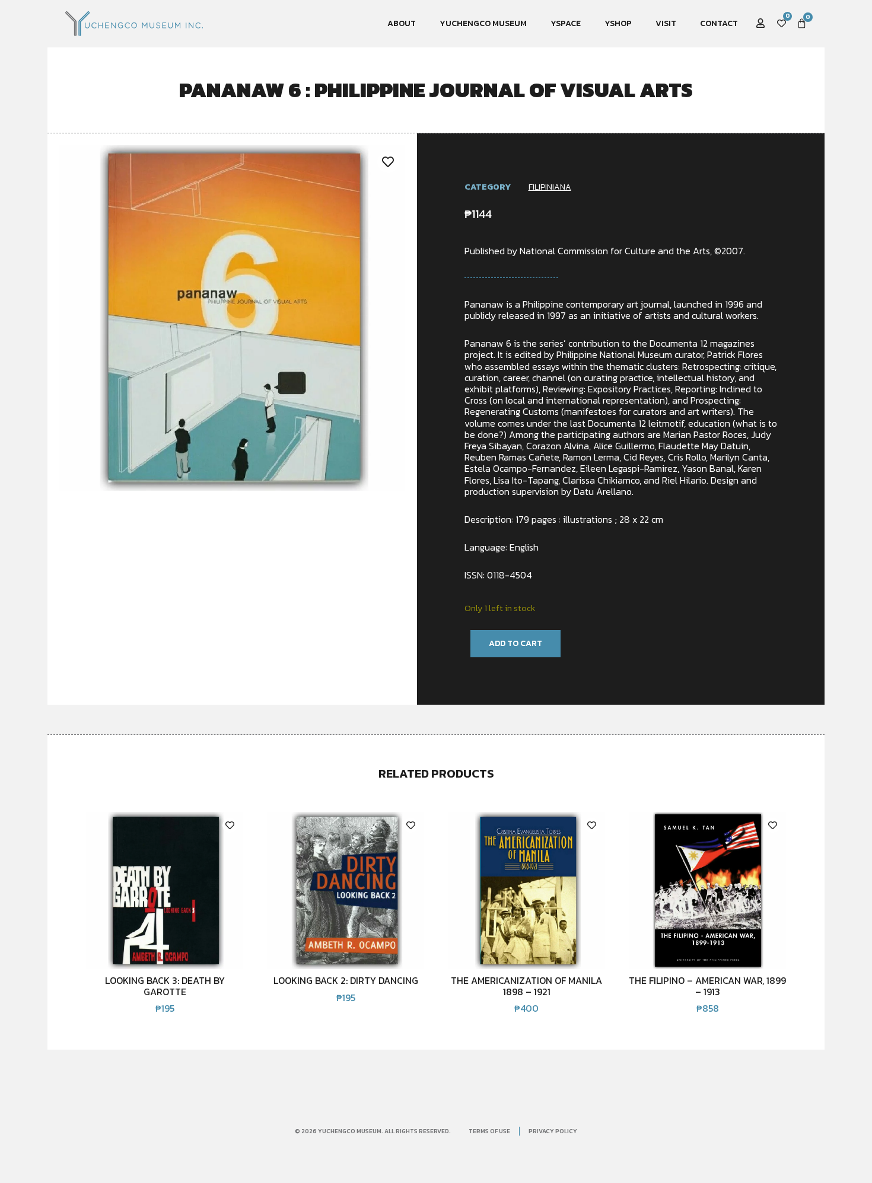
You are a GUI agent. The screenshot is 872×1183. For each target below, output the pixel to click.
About (401, 23)
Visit (665, 23)
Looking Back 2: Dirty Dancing (345, 980)
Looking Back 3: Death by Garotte (165, 985)
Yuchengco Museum (483, 23)
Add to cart (515, 643)
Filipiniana (550, 187)
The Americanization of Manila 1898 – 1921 (526, 985)
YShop (618, 23)
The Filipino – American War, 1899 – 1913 (707, 985)
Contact (719, 23)
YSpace (565, 23)
